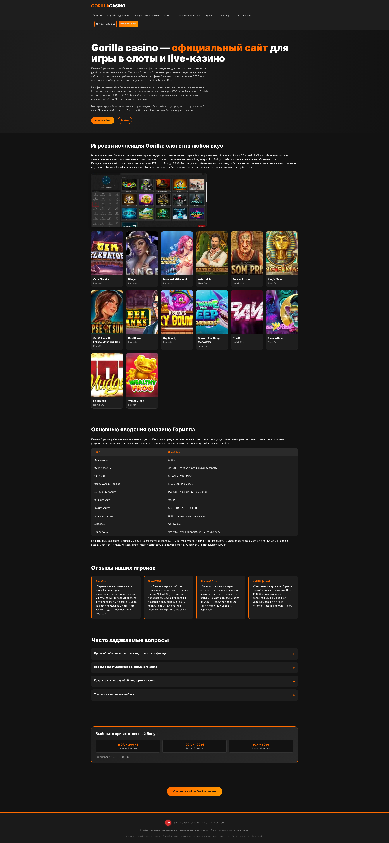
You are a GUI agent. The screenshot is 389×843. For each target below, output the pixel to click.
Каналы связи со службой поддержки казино (124, 680)
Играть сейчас (103, 120)
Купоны (210, 15)
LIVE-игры (225, 15)
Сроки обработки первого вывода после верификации (131, 653)
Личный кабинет (105, 24)
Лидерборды (244, 15)
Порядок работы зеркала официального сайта (125, 666)
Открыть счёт (128, 23)
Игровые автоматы (189, 15)
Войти (125, 120)
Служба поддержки (118, 15)
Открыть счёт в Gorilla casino (194, 791)
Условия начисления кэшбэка (114, 694)
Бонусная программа (147, 15)
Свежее (97, 15)
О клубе (168, 15)
